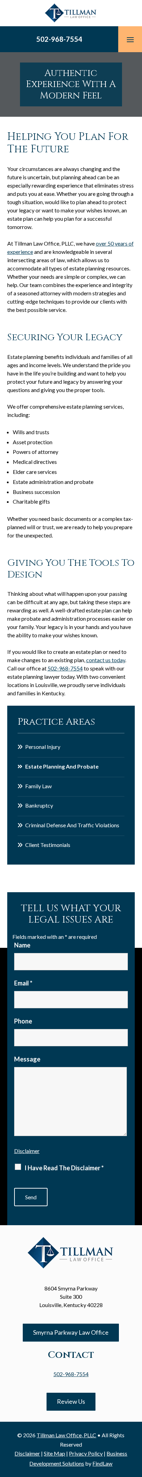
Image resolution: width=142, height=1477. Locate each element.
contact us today (105, 660)
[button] (130, 39)
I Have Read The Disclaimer (64, 1168)
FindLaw (102, 1463)
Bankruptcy (39, 805)
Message (27, 1059)
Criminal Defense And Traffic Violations (72, 825)
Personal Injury (42, 746)
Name (22, 945)
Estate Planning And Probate (62, 766)
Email (23, 983)
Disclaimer (27, 1150)
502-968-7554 (59, 39)
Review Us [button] (71, 1401)
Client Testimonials (47, 844)
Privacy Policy (86, 1453)
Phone (23, 1021)
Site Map (54, 1453)
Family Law (38, 786)
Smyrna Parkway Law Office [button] (71, 1332)
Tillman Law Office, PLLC (66, 1435)
